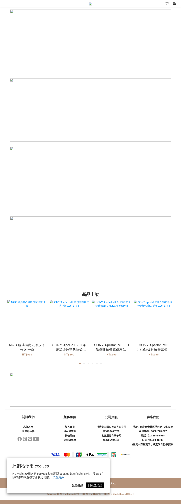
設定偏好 (77, 485)
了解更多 (58, 477)
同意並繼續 (95, 485)
